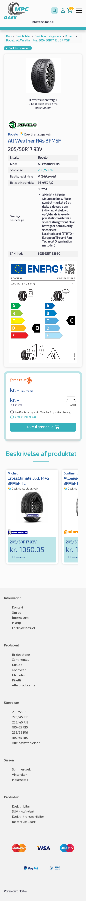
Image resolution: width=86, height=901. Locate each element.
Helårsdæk (20, 779)
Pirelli (16, 680)
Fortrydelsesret (23, 628)
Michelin (18, 675)
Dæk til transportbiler (28, 816)
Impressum (20, 617)
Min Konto (63, 10)
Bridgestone (21, 654)
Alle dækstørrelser (26, 743)
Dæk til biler (21, 806)
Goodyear (19, 670)
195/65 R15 (20, 727)
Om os (16, 612)
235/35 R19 (20, 732)
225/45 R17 (20, 717)
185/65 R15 (20, 737)
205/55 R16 (20, 712)
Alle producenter (24, 685)
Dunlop (17, 664)
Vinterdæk (19, 774)
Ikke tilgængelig (40, 427)
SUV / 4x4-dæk (23, 811)
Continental (20, 659)
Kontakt (17, 607)
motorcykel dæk (24, 821)
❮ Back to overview (18, 48)
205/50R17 (45, 170)
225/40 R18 (20, 722)
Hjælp (16, 622)
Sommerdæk (21, 769)
